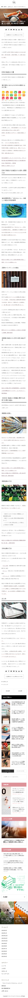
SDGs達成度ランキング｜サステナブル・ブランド (14, 158)
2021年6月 (4, 951)
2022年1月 (4, 933)
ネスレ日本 (5, 565)
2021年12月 (4, 935)
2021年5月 (4, 953)
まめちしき (9, 24)
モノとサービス (5, 973)
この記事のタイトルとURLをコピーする (14, 34)
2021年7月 (4, 948)
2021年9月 (4, 943)
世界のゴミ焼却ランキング (8, 165)
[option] (7, 912)
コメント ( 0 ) (7, 770)
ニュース (4, 965)
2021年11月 (4, 938)
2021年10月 (4, 940)
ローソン (5, 570)
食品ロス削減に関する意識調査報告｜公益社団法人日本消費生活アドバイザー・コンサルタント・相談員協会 (14, 390)
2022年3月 (4, 930)
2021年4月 (4, 956)
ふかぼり (4, 968)
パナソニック (6, 576)
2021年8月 (4, 946)
